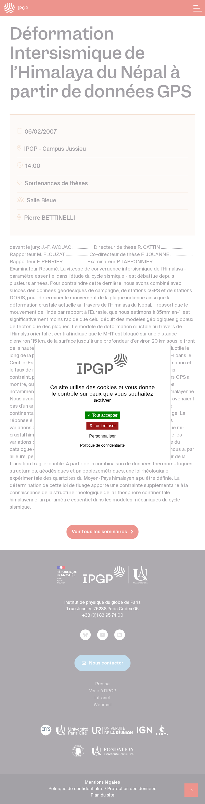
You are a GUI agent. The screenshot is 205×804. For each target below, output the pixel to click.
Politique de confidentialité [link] (102, 445)
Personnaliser (102, 436)
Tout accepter (104, 415)
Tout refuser (104, 425)
